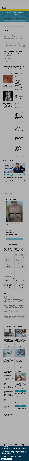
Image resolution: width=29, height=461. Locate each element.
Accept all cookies (3, 459)
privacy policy (5, 454)
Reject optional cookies (9, 459)
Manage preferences (3, 456)
